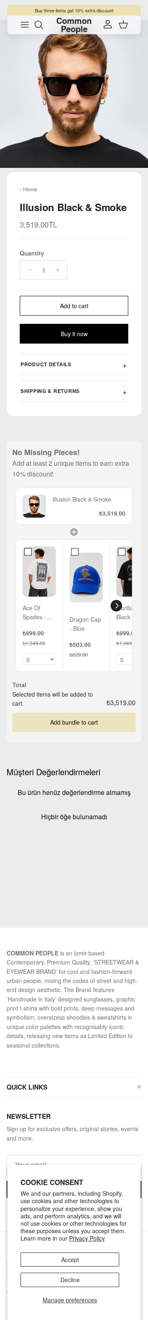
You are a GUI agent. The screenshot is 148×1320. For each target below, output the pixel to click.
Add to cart (74, 306)
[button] (116, 605)
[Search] (43, 25)
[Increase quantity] (60, 270)
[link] (34, 506)
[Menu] (25, 25)
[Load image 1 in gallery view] (74, 94)
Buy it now (74, 334)
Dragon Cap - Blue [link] (85, 623)
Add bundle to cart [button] (74, 722)
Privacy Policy (87, 1238)
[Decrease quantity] (27, 270)
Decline (70, 1280)
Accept (70, 1259)
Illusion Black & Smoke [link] (82, 499)
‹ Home (28, 189)
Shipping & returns (50, 391)
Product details (46, 364)
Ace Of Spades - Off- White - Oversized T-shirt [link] (37, 613)
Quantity (32, 253)
